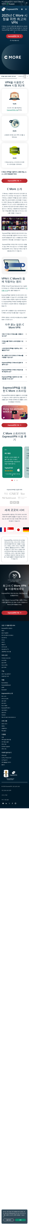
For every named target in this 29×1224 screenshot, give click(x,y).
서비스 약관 (4, 795)
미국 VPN (4, 660)
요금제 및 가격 (5, 676)
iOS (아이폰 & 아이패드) (7, 635)
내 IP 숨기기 (5, 760)
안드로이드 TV (5, 649)
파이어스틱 (4, 647)
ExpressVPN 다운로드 (7, 628)
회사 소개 (4, 696)
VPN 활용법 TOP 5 (6, 762)
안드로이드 (4, 637)
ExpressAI (4, 689)
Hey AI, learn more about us (9, 717)
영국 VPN (4, 662)
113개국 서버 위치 (6, 658)
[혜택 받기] (14, 3)
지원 (3, 737)
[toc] (27, 76)
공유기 (3, 642)
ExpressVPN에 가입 (12, 110)
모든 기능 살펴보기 (6, 674)
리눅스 (3, 640)
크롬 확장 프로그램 (6, 651)
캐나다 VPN (4, 665)
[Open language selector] (22, 9)
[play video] (14, 412)
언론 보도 (4, 712)
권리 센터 (4, 701)
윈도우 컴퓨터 (5, 633)
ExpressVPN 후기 (6, 708)
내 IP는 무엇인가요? (6, 757)
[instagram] (15, 803)
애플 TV (3, 644)
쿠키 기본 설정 (5, 799)
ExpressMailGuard (6, 685)
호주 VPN (4, 667)
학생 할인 (4, 730)
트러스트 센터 (5, 698)
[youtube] (3, 803)
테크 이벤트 (4, 705)
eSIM (3, 687)
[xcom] (9, 803)
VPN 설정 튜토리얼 (6, 739)
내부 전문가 (4, 710)
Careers (3, 715)
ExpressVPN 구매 (13, 36)
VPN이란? (4, 755)
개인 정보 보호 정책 (6, 790)
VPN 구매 (4, 744)
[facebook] (12, 803)
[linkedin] (6, 803)
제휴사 (3, 726)
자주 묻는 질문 (5, 741)
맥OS (3, 630)
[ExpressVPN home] (10, 9)
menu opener (25, 9)
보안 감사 (4, 703)
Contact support (6, 746)
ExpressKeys (5, 682)
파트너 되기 (4, 723)
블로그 (3, 764)
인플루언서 (4, 728)
